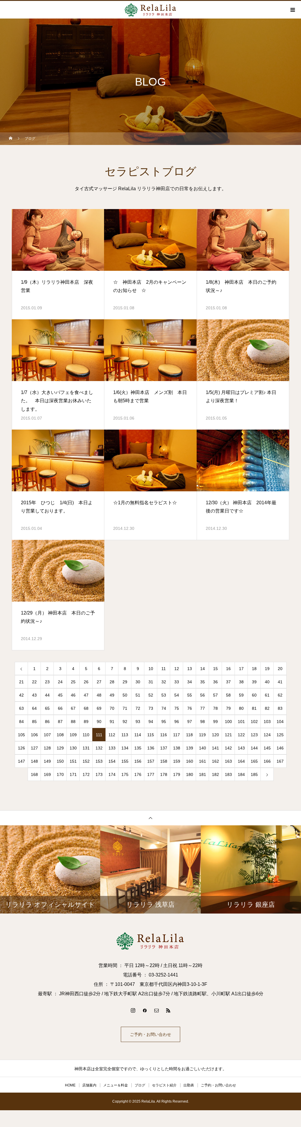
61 (267, 695)
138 (176, 748)
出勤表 (188, 1085)
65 (47, 708)
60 (254, 695)
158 (163, 761)
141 (215, 748)
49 (112, 695)
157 (150, 761)
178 (163, 774)
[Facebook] (145, 1010)
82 (267, 708)
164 (241, 761)
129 (60, 748)
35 (202, 681)
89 (86, 721)
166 (267, 761)
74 (163, 708)
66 (60, 708)
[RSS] (168, 1010)
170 (60, 774)
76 (189, 708)
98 (202, 721)
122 (241, 734)
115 (150, 734)
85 (34, 721)
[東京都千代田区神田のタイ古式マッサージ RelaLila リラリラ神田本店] (150, 941)
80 (241, 708)
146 (280, 748)
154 (112, 761)
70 (112, 708)
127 (34, 748)
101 (241, 721)
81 (254, 708)
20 (280, 668)
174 (112, 774)
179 (176, 774)
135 (137, 748)
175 (124, 774)
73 (150, 708)
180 (189, 774)
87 (60, 721)
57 (215, 695)
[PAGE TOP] (150, 817)
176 (137, 774)
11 (163, 668)
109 (73, 734)
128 (47, 748)
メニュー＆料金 (115, 1085)
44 (47, 695)
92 (125, 721)
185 (254, 774)
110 (86, 734)
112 (111, 734)
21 (21, 681)
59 (241, 695)
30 (138, 681)
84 (21, 721)
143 (241, 748)
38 (241, 681)
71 (125, 708)
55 (189, 695)
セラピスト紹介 (164, 1085)
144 (254, 748)
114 (137, 734)
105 (21, 734)
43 (34, 695)
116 (163, 734)
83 (280, 708)
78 (215, 708)
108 (60, 734)
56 (202, 695)
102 (254, 721)
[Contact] (156, 1010)
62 (280, 695)
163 (228, 761)
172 (86, 774)
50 (125, 695)
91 (112, 721)
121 (228, 734)
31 (150, 681)
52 (150, 695)
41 (280, 681)
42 (21, 695)
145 (267, 748)
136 (150, 748)
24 (60, 681)
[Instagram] (133, 1010)
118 (189, 734)
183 (228, 774)
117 (176, 734)
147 (21, 761)
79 (228, 708)
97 (189, 721)
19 (267, 668)
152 (86, 761)
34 (189, 681)
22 (34, 681)
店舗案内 (89, 1085)
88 (73, 721)
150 (60, 761)
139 (189, 748)
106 (34, 734)
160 (189, 761)
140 (202, 748)
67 (73, 708)
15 (215, 668)
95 (163, 721)
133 (112, 748)
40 (267, 681)
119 (202, 734)
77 (202, 708)
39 (254, 681)
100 (228, 721)
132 (99, 748)
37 (228, 681)
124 (267, 734)
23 (47, 681)
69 (99, 708)
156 (137, 761)
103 (267, 721)
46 (73, 695)
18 (254, 668)
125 (280, 734)
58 (228, 695)
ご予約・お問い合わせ (150, 1034)
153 (99, 761)
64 (34, 708)
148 (34, 761)
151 (73, 761)
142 (228, 748)
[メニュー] (292, 10)
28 (112, 681)
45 (60, 695)
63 (21, 708)
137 (163, 748)
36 (215, 681)
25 (73, 681)
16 (228, 668)
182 (215, 774)
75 (176, 708)
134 (124, 748)
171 (73, 774)
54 (176, 695)
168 (34, 774)
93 (138, 721)
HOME (70, 1085)
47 (86, 695)
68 (86, 708)
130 (73, 748)
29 (125, 681)
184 (241, 774)
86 (47, 721)
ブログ (140, 1085)
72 (138, 708)
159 (176, 761)
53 (163, 695)
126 (21, 748)
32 (163, 681)
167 (280, 761)
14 (202, 668)
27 (99, 681)
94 (150, 721)
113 (124, 734)
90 (99, 721)
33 (176, 681)
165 (254, 761)
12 (176, 668)
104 (280, 721)
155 (124, 761)
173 (99, 774)
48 (99, 695)
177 (150, 774)
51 (138, 695)
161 (202, 761)
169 (47, 774)
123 (254, 734)
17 (241, 668)
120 (215, 734)
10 (150, 668)
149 (47, 761)
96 (176, 721)
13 (189, 668)
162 (215, 761)
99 (215, 721)
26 (86, 681)
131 (86, 748)
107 (47, 734)
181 (202, 774)
